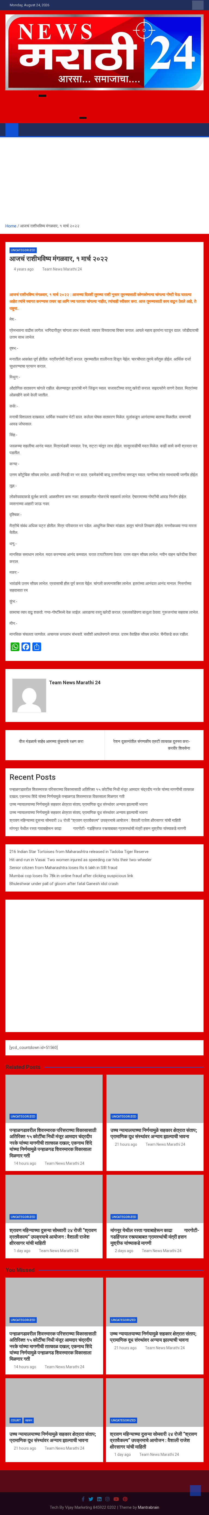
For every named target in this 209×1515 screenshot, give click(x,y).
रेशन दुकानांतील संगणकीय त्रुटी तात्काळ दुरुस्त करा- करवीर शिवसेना (151, 745)
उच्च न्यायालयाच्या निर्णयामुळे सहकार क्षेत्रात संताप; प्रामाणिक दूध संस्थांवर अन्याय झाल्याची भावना (78, 804)
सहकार (28, 1420)
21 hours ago (126, 1144)
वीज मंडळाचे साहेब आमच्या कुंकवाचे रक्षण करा (51, 741)
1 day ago (22, 1251)
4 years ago (24, 269)
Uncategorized (23, 250)
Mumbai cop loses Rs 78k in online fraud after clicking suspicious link (71, 875)
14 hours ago (25, 1163)
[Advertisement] (104, 182)
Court (16, 1420)
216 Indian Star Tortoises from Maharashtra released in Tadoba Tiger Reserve (79, 851)
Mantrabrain (148, 1507)
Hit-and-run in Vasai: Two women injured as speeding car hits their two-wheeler (81, 859)
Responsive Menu (198, 5)
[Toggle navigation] (25, 129)
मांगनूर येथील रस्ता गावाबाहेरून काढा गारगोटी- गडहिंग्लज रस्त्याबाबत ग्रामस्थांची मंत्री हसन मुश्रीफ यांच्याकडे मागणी (103, 828)
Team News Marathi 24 (62, 269)
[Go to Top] (195, 1490)
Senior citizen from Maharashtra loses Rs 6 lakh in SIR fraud (63, 867)
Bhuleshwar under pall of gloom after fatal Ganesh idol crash (64, 883)
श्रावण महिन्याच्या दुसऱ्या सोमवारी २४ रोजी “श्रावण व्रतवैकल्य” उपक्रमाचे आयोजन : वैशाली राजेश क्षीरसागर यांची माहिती (95, 820)
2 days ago (124, 1251)
